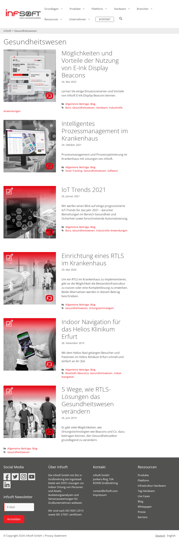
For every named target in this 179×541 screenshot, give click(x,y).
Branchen (142, 8)
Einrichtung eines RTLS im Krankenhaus (93, 259)
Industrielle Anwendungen (111, 230)
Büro (68, 107)
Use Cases (144, 496)
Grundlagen (51, 8)
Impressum (100, 495)
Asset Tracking (73, 170)
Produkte (75, 8)
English (171, 535)
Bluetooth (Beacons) (77, 373)
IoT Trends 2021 (84, 189)
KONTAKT (104, 19)
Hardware (120, 8)
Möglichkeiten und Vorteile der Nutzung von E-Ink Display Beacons (90, 64)
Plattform (97, 8)
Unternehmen (77, 19)
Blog (92, 104)
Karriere (142, 517)
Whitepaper (145, 506)
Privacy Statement (55, 535)
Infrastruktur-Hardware (152, 485)
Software (113, 170)
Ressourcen (51, 19)
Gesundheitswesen (83, 107)
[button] (121, 19)
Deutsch (160, 535)
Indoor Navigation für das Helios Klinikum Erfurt (91, 329)
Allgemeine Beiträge (77, 104)
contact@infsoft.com (105, 491)
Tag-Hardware (146, 491)
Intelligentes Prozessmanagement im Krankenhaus (95, 130)
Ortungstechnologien (101, 308)
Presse (142, 512)
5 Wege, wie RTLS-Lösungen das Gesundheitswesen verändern (88, 400)
